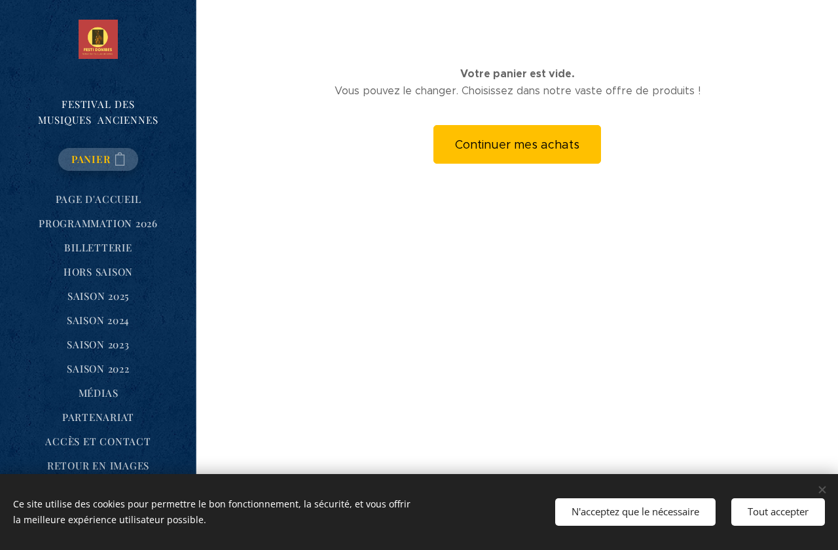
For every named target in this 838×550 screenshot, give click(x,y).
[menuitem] (98, 199)
